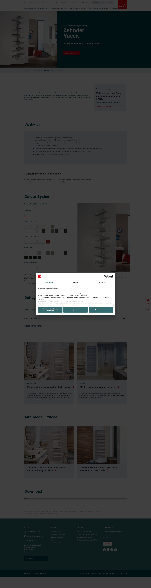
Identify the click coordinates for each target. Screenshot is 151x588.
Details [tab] (75, 282)
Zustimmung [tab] (49, 282)
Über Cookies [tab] (102, 282)
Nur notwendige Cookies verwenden (50, 309)
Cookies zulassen (100, 310)
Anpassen (74, 310)
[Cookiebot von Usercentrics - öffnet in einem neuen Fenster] (105, 276)
